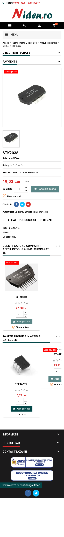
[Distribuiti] (16, 204)
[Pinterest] (28, 204)
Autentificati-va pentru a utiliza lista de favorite (25, 212)
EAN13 (6, 232)
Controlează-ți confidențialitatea (21, 485)
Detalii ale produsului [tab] (19, 220)
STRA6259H (21, 384)
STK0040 (21, 297)
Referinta (8, 158)
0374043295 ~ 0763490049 (26, 3)
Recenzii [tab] (46, 220)
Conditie (7, 237)
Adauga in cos (45, 189)
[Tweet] (22, 204)
